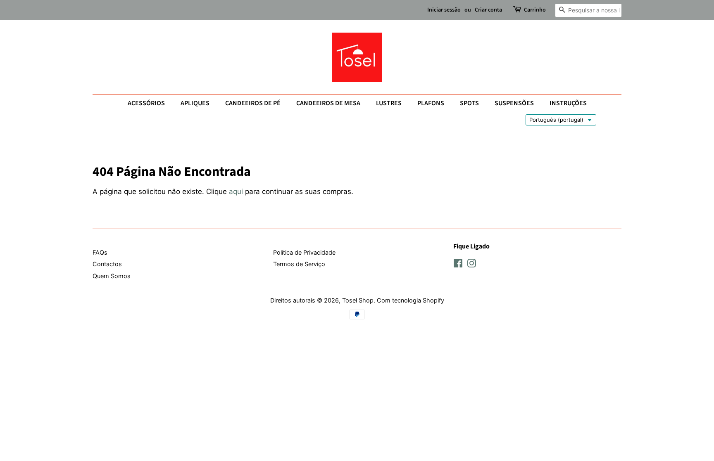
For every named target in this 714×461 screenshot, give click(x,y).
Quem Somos (112, 275)
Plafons (430, 103)
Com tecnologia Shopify (410, 300)
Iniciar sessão (444, 10)
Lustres (389, 103)
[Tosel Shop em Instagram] (471, 264)
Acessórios (146, 103)
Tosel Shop (358, 300)
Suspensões (514, 103)
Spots (469, 103)
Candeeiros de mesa (328, 103)
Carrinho (535, 10)
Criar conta (488, 10)
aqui (236, 191)
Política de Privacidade (304, 252)
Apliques (195, 103)
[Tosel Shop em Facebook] (458, 264)
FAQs (100, 252)
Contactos (107, 263)
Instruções (568, 103)
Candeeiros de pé (253, 103)
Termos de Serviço (299, 263)
